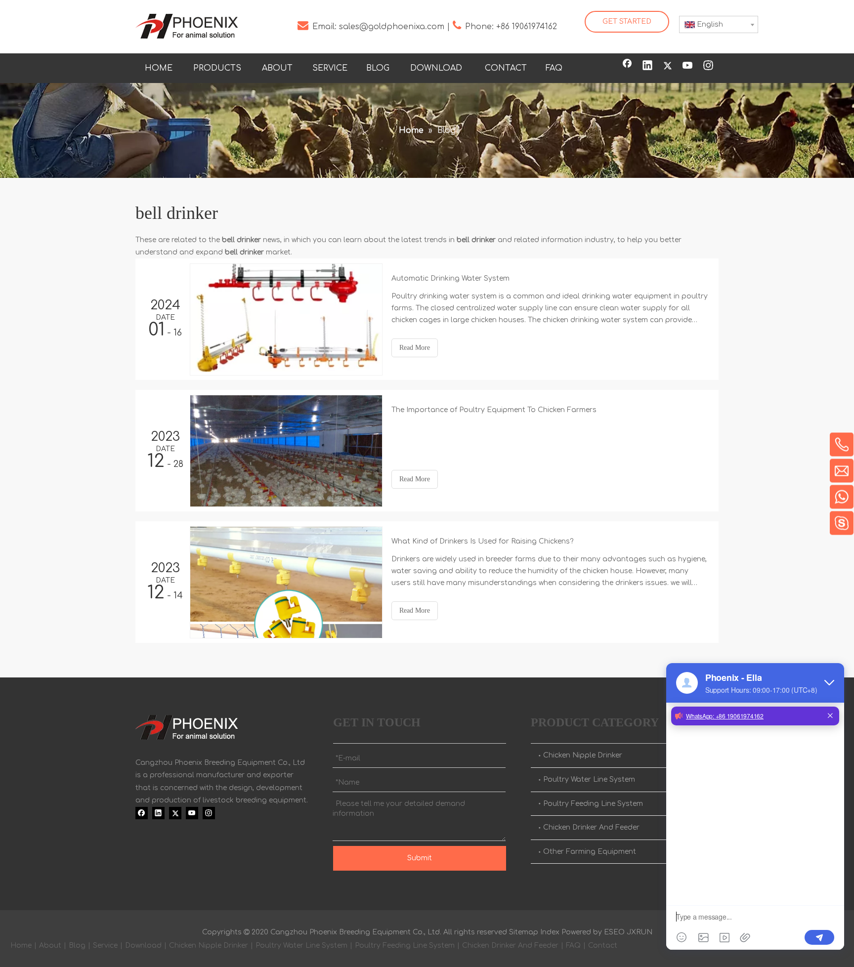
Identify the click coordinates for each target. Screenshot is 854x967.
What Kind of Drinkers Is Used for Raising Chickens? (482, 541)
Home (21, 945)
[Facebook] (627, 66)
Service (105, 945)
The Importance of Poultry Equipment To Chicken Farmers (494, 410)
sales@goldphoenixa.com (391, 26)
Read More (414, 347)
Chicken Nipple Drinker (582, 755)
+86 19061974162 (526, 26)
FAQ (573, 945)
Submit (419, 858)
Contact (602, 945)
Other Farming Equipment (589, 851)
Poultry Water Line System (589, 779)
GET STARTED (626, 21)
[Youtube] (688, 66)
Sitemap (523, 932)
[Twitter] (668, 66)
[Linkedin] (647, 66)
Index (549, 932)
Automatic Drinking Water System (450, 278)
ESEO (614, 932)
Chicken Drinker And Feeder (591, 827)
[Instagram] (708, 66)
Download (143, 945)
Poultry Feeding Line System (593, 803)
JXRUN (639, 932)
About (50, 945)
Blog (77, 945)
